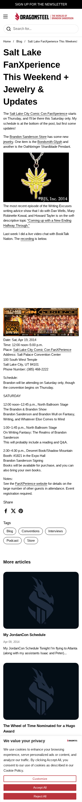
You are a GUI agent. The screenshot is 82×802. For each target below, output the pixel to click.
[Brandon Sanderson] (44, 16)
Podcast (12, 540)
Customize (40, 778)
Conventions (31, 531)
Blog (19, 41)
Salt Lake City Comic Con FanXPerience (42, 350)
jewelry (8, 142)
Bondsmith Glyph (49, 142)
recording (27, 239)
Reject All (40, 796)
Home (7, 41)
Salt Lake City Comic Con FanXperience (38, 113)
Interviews (55, 531)
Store (31, 540)
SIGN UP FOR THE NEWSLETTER (41, 4)
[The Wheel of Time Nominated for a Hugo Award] (41, 691)
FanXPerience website (31, 483)
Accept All (40, 787)
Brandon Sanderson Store (28, 137)
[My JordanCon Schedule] (41, 600)
